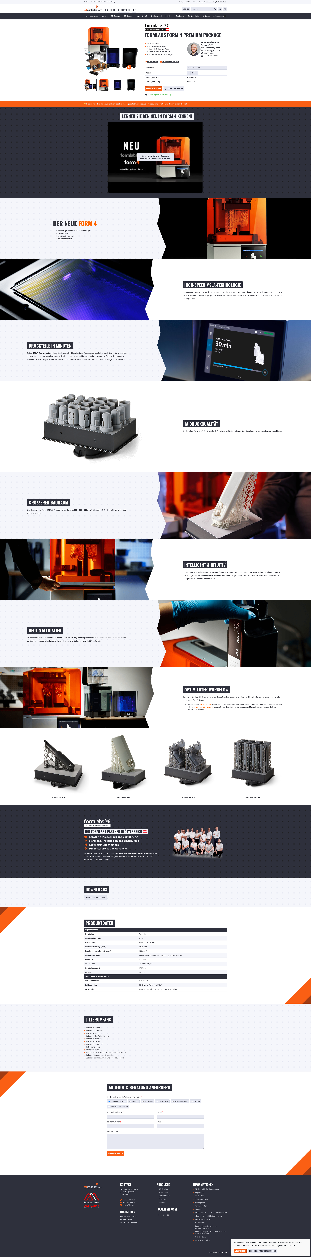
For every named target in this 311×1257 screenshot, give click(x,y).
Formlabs (152, 985)
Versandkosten (201, 1206)
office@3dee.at (210, 2)
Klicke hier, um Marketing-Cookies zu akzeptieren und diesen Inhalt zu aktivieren (155, 157)
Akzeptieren (240, 1251)
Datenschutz (200, 1223)
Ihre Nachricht (112, 1131)
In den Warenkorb (153, 88)
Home (87, 2)
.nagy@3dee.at (212, 50)
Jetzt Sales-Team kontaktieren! (173, 104)
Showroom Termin (211, 56)
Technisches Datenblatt (95, 897)
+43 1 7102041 (129, 1200)
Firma (159, 1122)
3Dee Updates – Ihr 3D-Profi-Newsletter (211, 1213)
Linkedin (168, 1215)
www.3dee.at (128, 1205)
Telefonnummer (114, 1122)
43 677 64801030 (210, 53)
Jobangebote (200, 1203)
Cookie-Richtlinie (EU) (203, 1219)
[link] (109, 10)
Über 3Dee (199, 1196)
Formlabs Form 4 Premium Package (105, 2)
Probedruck (152, 61)
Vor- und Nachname (115, 1112)
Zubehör (162, 1203)
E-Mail (160, 1112)
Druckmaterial (164, 1196)
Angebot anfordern (174, 88)
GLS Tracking (200, 1237)
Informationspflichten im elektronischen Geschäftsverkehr (210, 1232)
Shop (92, 2)
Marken (142, 989)
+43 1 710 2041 (221, 2)
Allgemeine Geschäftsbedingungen (208, 1216)
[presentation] (86, 50)
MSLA (159, 985)
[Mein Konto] (220, 9)
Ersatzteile (163, 1199)
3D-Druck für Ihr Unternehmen (207, 1189)
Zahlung (198, 1209)
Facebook (159, 1215)
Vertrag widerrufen (202, 1240)
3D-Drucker (143, 985)
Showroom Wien (201, 1199)
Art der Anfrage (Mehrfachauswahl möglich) (124, 1097)
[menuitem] (109, 10)
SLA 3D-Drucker (170, 989)
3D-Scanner (163, 1192)
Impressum (199, 1192)
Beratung (186, 9)
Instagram (163, 1215)
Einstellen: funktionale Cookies (262, 1251)
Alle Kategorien (92, 16)
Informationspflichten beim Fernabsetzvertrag (205, 1227)
